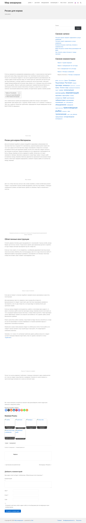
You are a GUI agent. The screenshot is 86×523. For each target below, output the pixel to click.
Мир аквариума (19, 520)
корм (6, 443)
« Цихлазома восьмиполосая (12, 464)
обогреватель (69, 102)
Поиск (57, 25)
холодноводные (69, 117)
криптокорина (70, 98)
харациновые (59, 116)
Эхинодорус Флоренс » (45, 464)
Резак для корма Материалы (13, 95)
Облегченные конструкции (13, 96)
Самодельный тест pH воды (70, 65)
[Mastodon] (19, 410)
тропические (60, 114)
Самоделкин (12, 447)
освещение (70, 104)
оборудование (60, 105)
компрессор (58, 98)
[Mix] (22, 410)
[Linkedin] (14, 410)
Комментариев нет (20, 447)
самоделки (12, 443)
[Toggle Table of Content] (18, 93)
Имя (6, 490)
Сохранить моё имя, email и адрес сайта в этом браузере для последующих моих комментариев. (27, 506)
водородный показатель (74, 87)
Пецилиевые (59, 83)
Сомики (74, 83)
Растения (68, 83)
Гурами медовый (67, 62)
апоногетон (72, 85)
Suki (32, 520)
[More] (27, 410)
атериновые (78, 85)
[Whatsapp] (24, 410)
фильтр (75, 114)
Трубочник (8, 337)
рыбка (58, 111)
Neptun (15, 454)
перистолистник (59, 108)
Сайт (6, 499)
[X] (8, 410)
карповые (58, 95)
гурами (61, 90)
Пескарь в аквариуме (68, 71)
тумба (68, 114)
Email (6, 495)
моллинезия (70, 100)
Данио (66, 80)
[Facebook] (6, 410)
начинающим (59, 102)
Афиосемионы (61, 80)
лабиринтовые (60, 100)
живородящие (69, 90)
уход (71, 114)
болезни (62, 87)
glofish (56, 80)
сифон (68, 111)
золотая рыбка (60, 93)
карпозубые (65, 95)
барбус (57, 87)
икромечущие (72, 93)
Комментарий (8, 479)
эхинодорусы (58, 118)
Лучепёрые (72, 80)
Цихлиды (58, 85)
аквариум (66, 85)
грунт (56, 90)
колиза (72, 95)
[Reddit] (11, 410)
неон (65, 102)
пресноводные (70, 107)
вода (66, 87)
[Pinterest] (16, 410)
